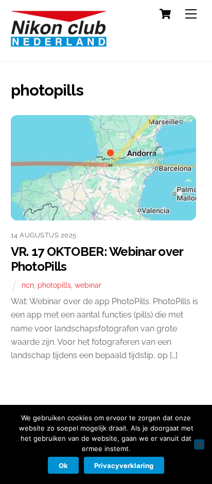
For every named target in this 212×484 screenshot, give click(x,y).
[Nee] (199, 444)
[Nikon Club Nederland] (59, 42)
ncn (28, 285)
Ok (63, 465)
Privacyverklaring (123, 465)
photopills (54, 285)
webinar (88, 285)
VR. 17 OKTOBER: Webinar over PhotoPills (97, 259)
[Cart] (165, 14)
